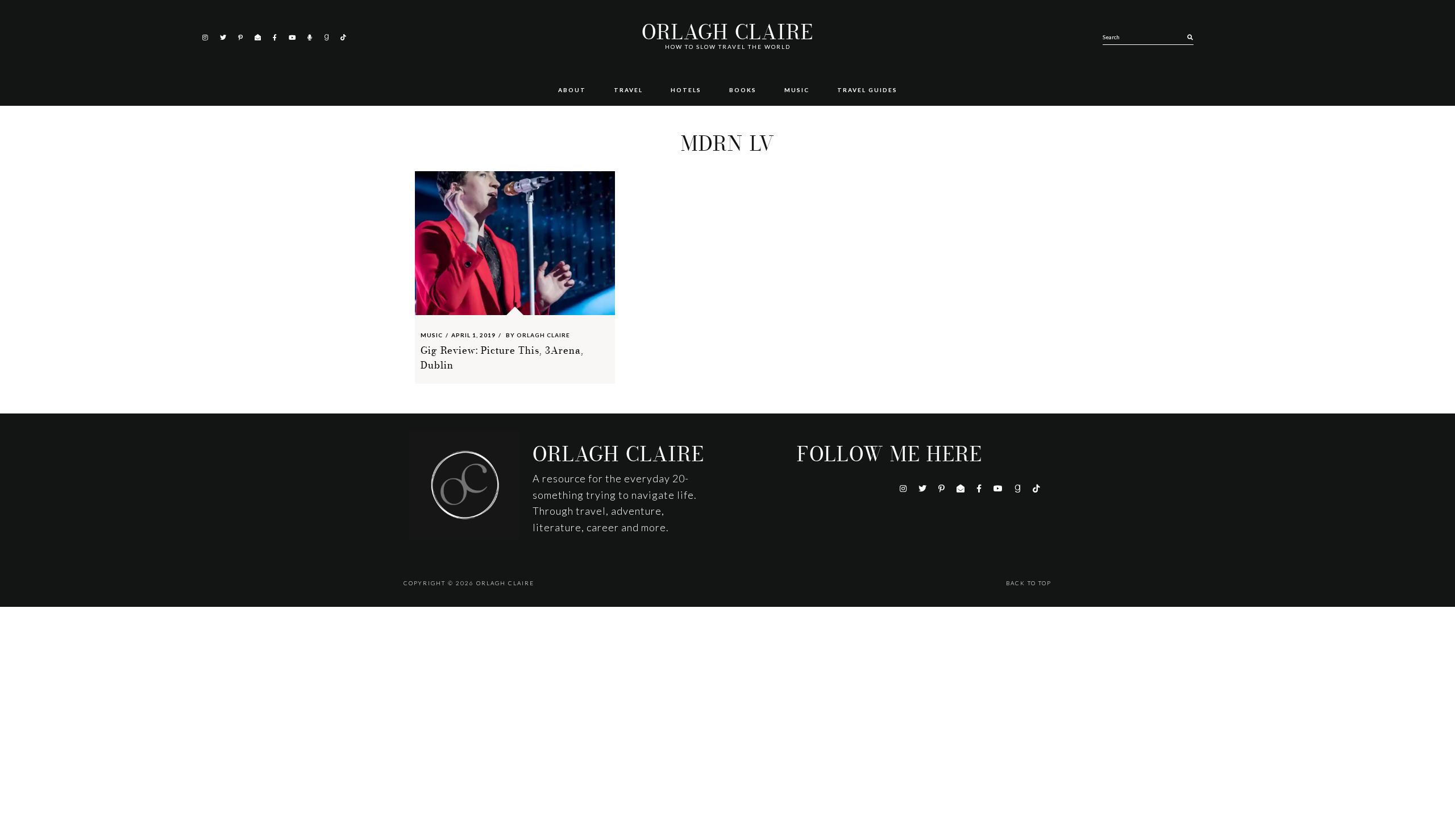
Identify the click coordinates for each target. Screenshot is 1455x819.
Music (432, 335)
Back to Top (1028, 583)
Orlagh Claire (727, 32)
